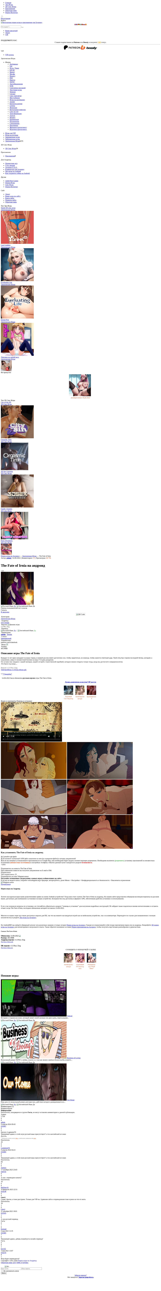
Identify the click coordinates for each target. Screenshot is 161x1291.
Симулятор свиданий (18, 88)
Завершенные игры (12, 137)
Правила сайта (10, 200)
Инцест (12, 76)
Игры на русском (11, 135)
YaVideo (25, 1263)
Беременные (14, 119)
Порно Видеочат (11, 13)
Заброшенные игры (12, 139)
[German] (79, 25)
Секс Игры (9, 185)
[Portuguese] (82, 25)
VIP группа (9, 55)
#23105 (3, 1213)
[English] (75, 25)
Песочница (14, 125)
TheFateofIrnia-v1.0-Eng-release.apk (13, 670)
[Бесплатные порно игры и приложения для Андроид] (21, 22)
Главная (8, 3)
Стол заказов (10, 165)
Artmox (3, 1168)
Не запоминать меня (11, 1271)
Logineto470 (5, 1148)
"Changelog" (7, 674)
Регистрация (5, 18)
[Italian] (80, 25)
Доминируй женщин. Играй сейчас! (80, 398)
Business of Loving (73, 1058)
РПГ (11, 78)
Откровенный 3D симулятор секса (80, 966)
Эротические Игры (12, 141)
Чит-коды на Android (13, 171)
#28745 (3, 1172)
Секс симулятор (15, 96)
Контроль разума (16, 104)
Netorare (13, 92)
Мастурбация (15, 98)
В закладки (5, 612)
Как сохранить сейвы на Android (17, 173)
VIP (6, 35)
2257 (14, 1263)
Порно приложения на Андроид (84, 927)
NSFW (12, 82)
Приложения (10, 9)
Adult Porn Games (11, 181)
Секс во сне (14, 112)
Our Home (70, 1100)
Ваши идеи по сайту (12, 196)
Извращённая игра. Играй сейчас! (91, 966)
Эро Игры (9, 5)
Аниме (12, 102)
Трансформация (15, 114)
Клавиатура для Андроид (14, 169)
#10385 (3, 1233)
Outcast (69, 1016)
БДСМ (12, 70)
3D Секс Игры (10, 7)
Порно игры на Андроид (10, 556)
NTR (11, 86)
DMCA (19, 1263)
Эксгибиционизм (16, 84)
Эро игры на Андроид (27, 918)
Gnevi (3, 1209)
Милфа (12, 74)
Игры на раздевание (17, 100)
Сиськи (12, 94)
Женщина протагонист (18, 127)
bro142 (3, 1249)
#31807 (3, 1126)
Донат (7, 33)
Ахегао (12, 116)
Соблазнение (14, 123)
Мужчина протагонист (18, 129)
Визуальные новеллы (18, 110)
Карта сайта (9, 198)
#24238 (3, 1191)
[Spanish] (86, 25)
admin (8, 558)
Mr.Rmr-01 (5, 1187)
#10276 (3, 1253)
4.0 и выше (5, 623)
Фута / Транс (14, 68)
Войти (4, 1273)
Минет (12, 72)
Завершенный (6, 638)
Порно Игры (10, 183)
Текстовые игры (16, 90)
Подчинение (14, 121)
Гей (11, 66)
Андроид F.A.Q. (11, 167)
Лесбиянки (14, 64)
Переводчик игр (11, 163)
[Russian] (84, 25)
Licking (12, 106)
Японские (13, 108)
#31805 (3, 1152)
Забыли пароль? (81, 1275)
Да (15, 606)
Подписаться (6, 884)
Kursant (3, 1229)
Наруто (12, 80)
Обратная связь (11, 11)
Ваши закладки (11, 31)
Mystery (12, 117)
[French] (77, 25)
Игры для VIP (10, 133)
